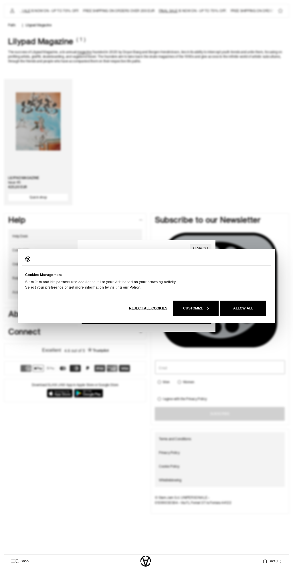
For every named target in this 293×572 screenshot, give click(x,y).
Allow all (243, 308)
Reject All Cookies (148, 308)
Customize (193, 308)
